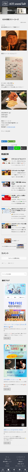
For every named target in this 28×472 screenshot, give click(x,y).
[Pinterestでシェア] (8, 423)
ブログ (7, 464)
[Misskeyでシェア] (23, 415)
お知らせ (5, 141)
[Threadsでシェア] (11, 419)
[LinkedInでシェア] (14, 423)
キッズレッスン (20, 459)
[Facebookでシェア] (5, 419)
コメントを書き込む (14, 258)
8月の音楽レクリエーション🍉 (12, 379)
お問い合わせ (20, 464)
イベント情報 (12, 141)
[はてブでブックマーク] (17, 419)
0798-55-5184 (11, 127)
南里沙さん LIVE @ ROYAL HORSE (13, 430)
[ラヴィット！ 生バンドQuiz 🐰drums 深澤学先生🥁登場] (15, 321)
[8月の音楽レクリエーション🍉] (15, 376)
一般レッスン (7, 459)
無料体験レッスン (7, 461)
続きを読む (7, 338)
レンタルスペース (20, 457)
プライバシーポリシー (20, 466)
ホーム (7, 457)
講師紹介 (21, 461)
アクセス (7, 466)
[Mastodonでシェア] (11, 415)
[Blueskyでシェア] (17, 415)
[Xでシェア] (5, 415)
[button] (24, 148)
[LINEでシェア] (23, 419)
